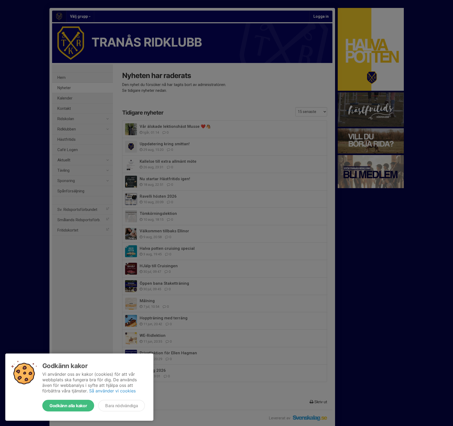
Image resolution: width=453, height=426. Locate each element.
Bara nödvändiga (121, 405)
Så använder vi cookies (112, 390)
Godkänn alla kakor (68, 405)
